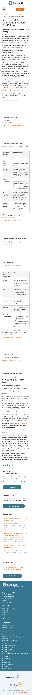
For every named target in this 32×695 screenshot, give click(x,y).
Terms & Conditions (24, 692)
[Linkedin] (9, 618)
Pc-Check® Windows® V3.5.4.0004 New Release (15, 546)
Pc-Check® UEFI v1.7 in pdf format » (12, 90)
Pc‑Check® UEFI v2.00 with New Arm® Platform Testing (15, 519)
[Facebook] (4, 618)
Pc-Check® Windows (16, 429)
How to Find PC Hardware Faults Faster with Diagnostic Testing (16, 534)
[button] (4, 9)
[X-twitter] (13, 618)
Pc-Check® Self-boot (21, 423)
